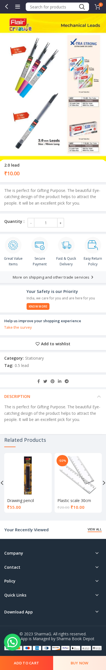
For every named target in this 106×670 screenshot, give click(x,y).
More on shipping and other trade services (51, 277)
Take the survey (18, 327)
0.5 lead (22, 365)
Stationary (34, 358)
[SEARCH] (81, 7)
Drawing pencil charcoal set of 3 (22, 503)
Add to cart (26, 662)
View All (95, 529)
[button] (12, 642)
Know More (38, 306)
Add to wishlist (55, 344)
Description (17, 396)
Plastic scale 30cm (74, 500)
